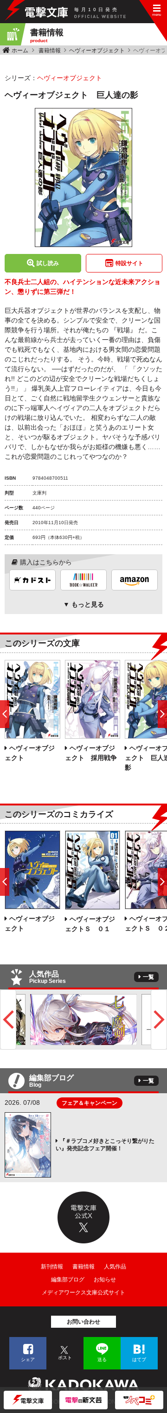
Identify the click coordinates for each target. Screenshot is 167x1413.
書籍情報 (50, 50)
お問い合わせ (83, 1321)
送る (102, 1359)
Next (159, 1019)
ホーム (20, 50)
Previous (8, 1019)
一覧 (148, 977)
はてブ (139, 1359)
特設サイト (129, 263)
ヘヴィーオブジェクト (97, 50)
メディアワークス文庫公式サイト (83, 1292)
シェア (28, 1359)
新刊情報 (52, 1266)
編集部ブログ (67, 1279)
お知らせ (105, 1279)
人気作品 (115, 1266)
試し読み (48, 263)
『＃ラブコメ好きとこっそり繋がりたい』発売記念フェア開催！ (105, 1145)
